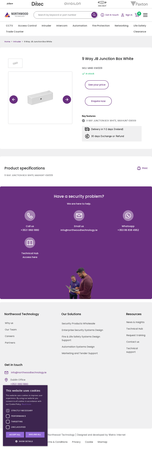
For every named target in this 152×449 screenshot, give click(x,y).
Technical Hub (134, 328)
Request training (135, 335)
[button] (25, 441)
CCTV (9, 25)
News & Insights (135, 322)
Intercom (61, 25)
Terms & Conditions (56, 442)
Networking (121, 25)
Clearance (139, 31)
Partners (10, 342)
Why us (9, 323)
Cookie (89, 442)
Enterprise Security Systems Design (82, 330)
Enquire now (98, 101)
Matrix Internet (117, 434)
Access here (30, 257)
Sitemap (102, 442)
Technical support (132, 350)
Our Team (11, 329)
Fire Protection (101, 25)
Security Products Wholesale (78, 323)
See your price (96, 84)
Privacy (76, 442)
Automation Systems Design (78, 346)
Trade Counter (15, 31)
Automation (80, 25)
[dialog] (25, 415)
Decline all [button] (35, 434)
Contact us (132, 342)
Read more (26, 404)
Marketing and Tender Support (80, 353)
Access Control (27, 25)
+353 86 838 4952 (128, 230)
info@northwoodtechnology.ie (79, 230)
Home (7, 41)
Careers (9, 336)
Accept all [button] (14, 434)
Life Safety (140, 25)
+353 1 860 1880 (30, 230)
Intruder (46, 25)
